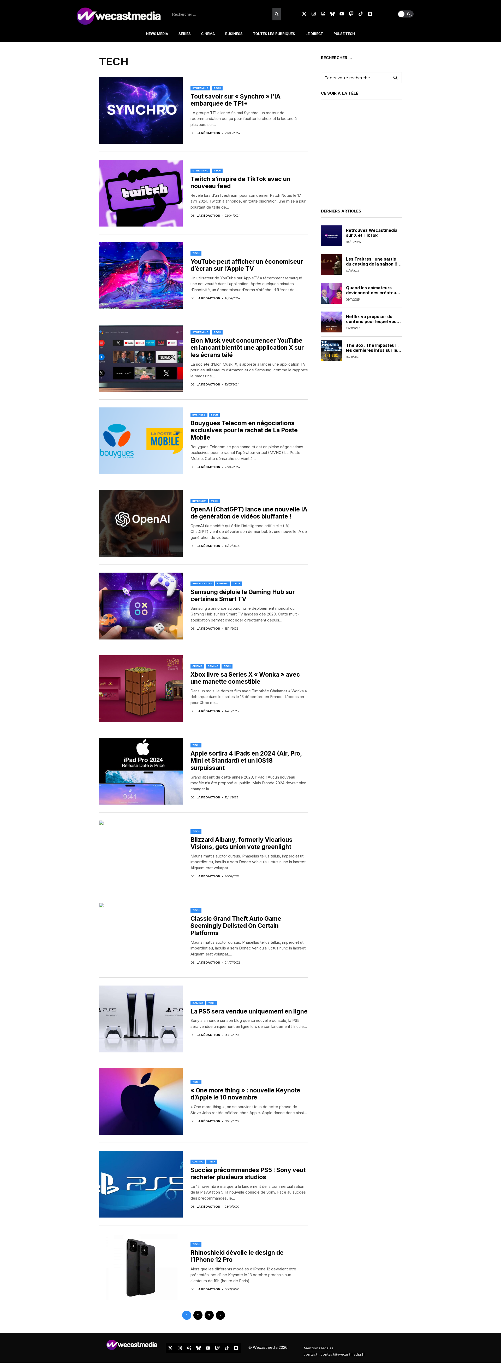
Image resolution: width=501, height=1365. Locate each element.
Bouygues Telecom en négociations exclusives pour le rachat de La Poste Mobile (244, 430)
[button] (406, 14)
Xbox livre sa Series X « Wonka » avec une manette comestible (245, 678)
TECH (217, 88)
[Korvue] (370, 14)
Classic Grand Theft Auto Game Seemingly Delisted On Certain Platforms (235, 926)
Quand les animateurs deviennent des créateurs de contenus (373, 292)
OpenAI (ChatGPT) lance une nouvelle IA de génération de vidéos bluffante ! (248, 513)
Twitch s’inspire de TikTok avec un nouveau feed (240, 182)
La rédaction (208, 133)
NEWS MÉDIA (157, 34)
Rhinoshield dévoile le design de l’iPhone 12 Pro (237, 1256)
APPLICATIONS (202, 583)
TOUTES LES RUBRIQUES (274, 34)
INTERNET (199, 500)
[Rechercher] (276, 14)
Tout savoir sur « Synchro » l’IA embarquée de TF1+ (235, 100)
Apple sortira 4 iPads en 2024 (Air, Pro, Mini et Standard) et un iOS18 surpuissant (246, 760)
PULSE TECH (344, 34)
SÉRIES (184, 34)
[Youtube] (342, 14)
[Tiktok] (360, 14)
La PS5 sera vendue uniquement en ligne (249, 1011)
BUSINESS (234, 34)
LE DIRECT (314, 34)
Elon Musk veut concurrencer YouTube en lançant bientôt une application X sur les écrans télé (247, 348)
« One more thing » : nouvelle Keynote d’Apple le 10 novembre (245, 1094)
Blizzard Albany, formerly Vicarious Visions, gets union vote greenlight (241, 843)
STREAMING (200, 88)
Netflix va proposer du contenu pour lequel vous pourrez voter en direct (372, 321)
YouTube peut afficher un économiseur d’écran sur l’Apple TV (246, 265)
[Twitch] (351, 14)
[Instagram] (313, 14)
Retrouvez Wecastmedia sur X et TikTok (371, 232)
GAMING (222, 583)
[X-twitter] (304, 14)
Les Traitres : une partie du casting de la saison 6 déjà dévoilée (371, 263)
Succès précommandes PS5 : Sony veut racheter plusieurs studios (248, 1173)
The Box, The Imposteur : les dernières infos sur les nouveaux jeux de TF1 (372, 350)
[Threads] (323, 14)
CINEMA (208, 34)
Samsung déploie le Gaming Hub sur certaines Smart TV (242, 595)
